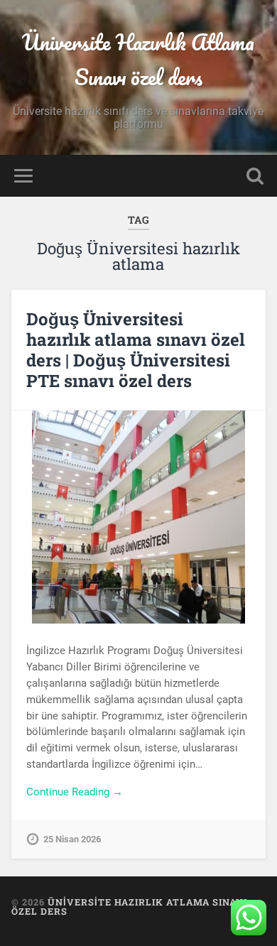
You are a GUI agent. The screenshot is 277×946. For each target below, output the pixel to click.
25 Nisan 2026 (72, 839)
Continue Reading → (74, 791)
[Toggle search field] (255, 176)
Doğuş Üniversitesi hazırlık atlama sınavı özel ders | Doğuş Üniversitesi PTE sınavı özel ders (135, 349)
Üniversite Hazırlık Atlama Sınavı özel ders (138, 59)
